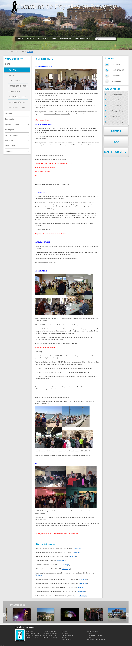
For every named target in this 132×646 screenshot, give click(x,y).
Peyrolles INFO (117, 111)
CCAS (24, 52)
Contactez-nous (117, 65)
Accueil (20, 39)
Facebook (115, 76)
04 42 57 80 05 (117, 70)
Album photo (116, 81)
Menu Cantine (116, 94)
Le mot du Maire (43, 39)
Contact (89, 637)
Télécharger (77, 548)
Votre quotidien (65, 39)
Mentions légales (92, 631)
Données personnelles (94, 635)
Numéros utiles (117, 122)
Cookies (89, 633)
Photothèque (116, 105)
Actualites (30, 39)
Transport (115, 99)
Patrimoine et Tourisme (83, 39)
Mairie (54, 39)
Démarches (115, 116)
